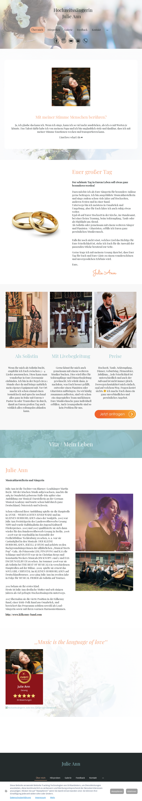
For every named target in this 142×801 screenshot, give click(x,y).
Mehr (52, 797)
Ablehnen (131, 791)
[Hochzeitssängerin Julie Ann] (71, 21)
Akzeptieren (117, 791)
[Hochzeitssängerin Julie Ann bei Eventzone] (31, 707)
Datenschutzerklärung (20, 797)
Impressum (40, 797)
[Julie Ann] (71, 769)
